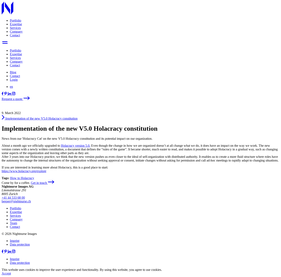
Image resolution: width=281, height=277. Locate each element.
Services (15, 28)
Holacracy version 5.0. (75, 145)
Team (13, 223)
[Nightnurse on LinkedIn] (10, 94)
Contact (15, 35)
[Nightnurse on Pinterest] (6, 94)
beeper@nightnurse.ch (16, 201)
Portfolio (15, 20)
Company (16, 31)
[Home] (7, 13)
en (11, 86)
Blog (13, 72)
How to (15, 178)
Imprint (14, 240)
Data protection (20, 244)
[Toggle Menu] (5, 43)
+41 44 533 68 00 (13, 197)
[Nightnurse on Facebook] (3, 94)
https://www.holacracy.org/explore (24, 171)
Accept (6, 273)
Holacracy (27, 178)
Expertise (16, 24)
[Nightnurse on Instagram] (13, 94)
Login (14, 79)
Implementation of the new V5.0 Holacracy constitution (41, 118)
